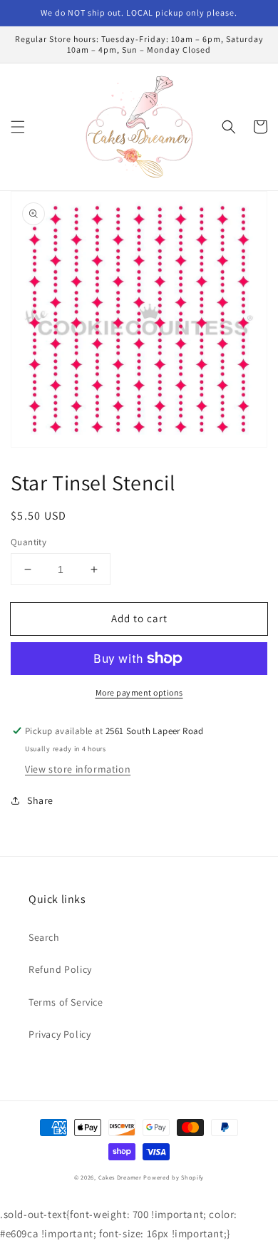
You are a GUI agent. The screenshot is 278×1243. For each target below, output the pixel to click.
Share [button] (40, 800)
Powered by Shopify (173, 1177)
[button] (18, 127)
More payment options (139, 692)
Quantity (28, 542)
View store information (77, 769)
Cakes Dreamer (120, 1177)
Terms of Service (66, 1002)
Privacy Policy (60, 1034)
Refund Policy (60, 969)
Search (44, 937)
